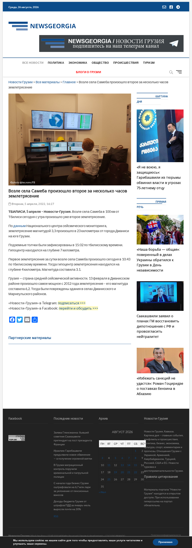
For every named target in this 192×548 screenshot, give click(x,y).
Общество (100, 62)
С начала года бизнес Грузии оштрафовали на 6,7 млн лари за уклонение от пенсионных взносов (72, 488)
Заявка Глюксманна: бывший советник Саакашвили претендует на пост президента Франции (73, 438)
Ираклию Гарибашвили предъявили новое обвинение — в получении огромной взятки (73, 454)
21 (128, 472)
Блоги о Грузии (88, 72)
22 (135, 472)
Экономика (77, 62)
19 (115, 472)
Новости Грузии (19, 535)
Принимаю (165, 542)
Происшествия (126, 62)
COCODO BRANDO (115, 535)
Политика (56, 62)
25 (108, 479)
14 (128, 465)
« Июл (102, 492)
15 (135, 465)
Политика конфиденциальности (166, 535)
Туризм (149, 62)
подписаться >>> (72, 303)
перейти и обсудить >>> (78, 308)
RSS (56, 516)
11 (108, 465)
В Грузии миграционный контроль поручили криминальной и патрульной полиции (71, 470)
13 (122, 465)
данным (19, 226)
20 (122, 472)
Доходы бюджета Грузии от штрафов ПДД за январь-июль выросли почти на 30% (72, 505)
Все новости (33, 62)
